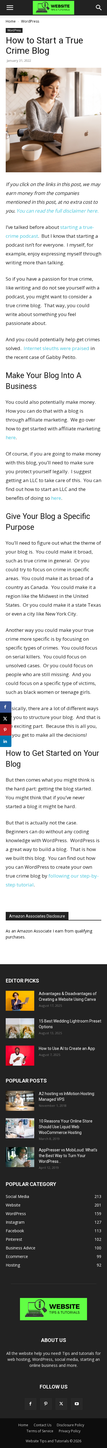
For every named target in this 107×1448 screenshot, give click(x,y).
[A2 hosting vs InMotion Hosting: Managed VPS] (20, 1101)
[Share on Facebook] (5, 707)
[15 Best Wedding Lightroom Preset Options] (20, 1028)
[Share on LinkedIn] (5, 741)
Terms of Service (40, 1431)
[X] (61, 1404)
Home (11, 21)
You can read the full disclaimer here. (57, 210)
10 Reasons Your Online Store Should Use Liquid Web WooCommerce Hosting (65, 1127)
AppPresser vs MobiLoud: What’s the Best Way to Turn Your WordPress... (68, 1156)
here (11, 437)
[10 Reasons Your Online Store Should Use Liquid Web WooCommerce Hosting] (20, 1128)
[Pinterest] (46, 1404)
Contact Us (42, 1425)
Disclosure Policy (70, 1425)
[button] (10, 7)
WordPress (30, 21)
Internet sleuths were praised (56, 348)
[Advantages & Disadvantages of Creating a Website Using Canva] (20, 1001)
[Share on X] (5, 718)
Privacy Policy (69, 1431)
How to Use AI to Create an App (67, 1048)
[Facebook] (30, 1404)
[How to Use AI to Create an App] (20, 1056)
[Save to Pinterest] (5, 730)
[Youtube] (76, 1404)
